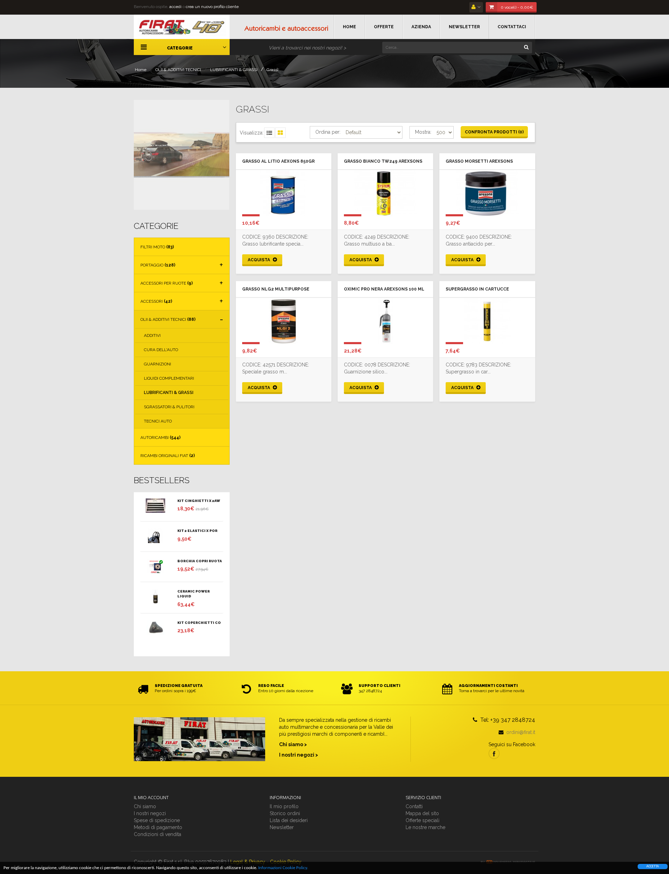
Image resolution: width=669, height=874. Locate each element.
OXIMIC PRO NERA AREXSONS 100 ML (384, 289)
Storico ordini (285, 813)
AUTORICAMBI (160, 437)
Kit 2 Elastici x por (197, 531)
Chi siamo (145, 806)
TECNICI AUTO (158, 421)
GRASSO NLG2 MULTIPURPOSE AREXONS (275, 290)
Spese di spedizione (157, 820)
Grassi (272, 69)
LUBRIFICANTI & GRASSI (233, 69)
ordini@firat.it (520, 732)
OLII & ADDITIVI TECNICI (178, 69)
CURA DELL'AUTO (161, 349)
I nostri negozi (150, 813)
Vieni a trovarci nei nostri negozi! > (307, 48)
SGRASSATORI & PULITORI (169, 406)
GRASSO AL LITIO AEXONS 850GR (278, 161)
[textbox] (457, 47)
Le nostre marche (425, 827)
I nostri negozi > (298, 755)
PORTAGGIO (157, 265)
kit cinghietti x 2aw (198, 501)
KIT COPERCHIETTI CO (199, 623)
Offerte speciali (422, 820)
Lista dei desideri (289, 820)
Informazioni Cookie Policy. (283, 868)
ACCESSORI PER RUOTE (166, 283)
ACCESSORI (156, 301)
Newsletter (282, 827)
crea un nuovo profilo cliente (212, 6)
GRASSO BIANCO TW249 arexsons (383, 161)
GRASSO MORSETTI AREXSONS (479, 161)
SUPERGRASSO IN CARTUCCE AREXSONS (477, 290)
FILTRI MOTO (157, 247)
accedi (175, 6)
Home (140, 69)
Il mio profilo (284, 806)
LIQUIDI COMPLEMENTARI (169, 378)
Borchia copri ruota (199, 561)
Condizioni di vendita (157, 834)
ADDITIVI (152, 335)
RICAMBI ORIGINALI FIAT (167, 455)
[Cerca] (526, 46)
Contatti (414, 806)
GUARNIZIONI (157, 364)
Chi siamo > (293, 744)
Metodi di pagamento (158, 827)
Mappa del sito (422, 813)
